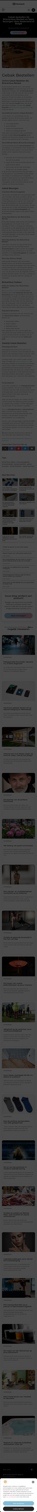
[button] (33, 1482)
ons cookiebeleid (11, 1497)
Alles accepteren (18, 1503)
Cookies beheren (18, 1509)
